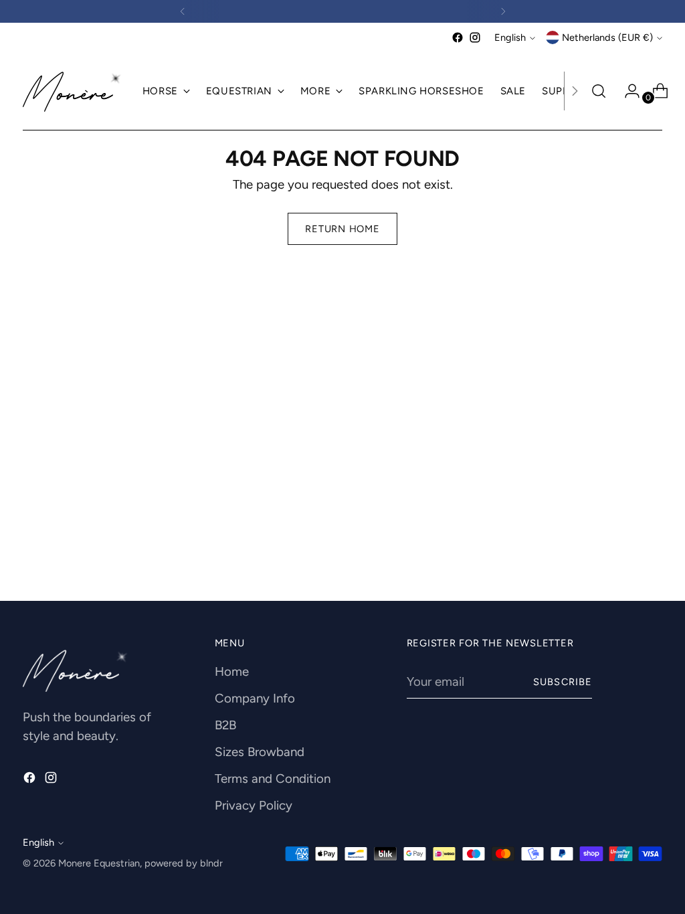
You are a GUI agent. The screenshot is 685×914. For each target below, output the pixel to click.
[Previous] (182, 11)
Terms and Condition (272, 778)
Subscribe (562, 682)
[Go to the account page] (626, 91)
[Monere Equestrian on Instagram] (475, 37)
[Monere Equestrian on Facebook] (458, 37)
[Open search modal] (598, 91)
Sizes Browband (259, 751)
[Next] (503, 11)
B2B (225, 725)
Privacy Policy (253, 805)
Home (232, 671)
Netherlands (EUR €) (607, 37)
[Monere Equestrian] (73, 91)
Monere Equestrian (99, 863)
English (510, 37)
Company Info (255, 698)
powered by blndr (183, 863)
